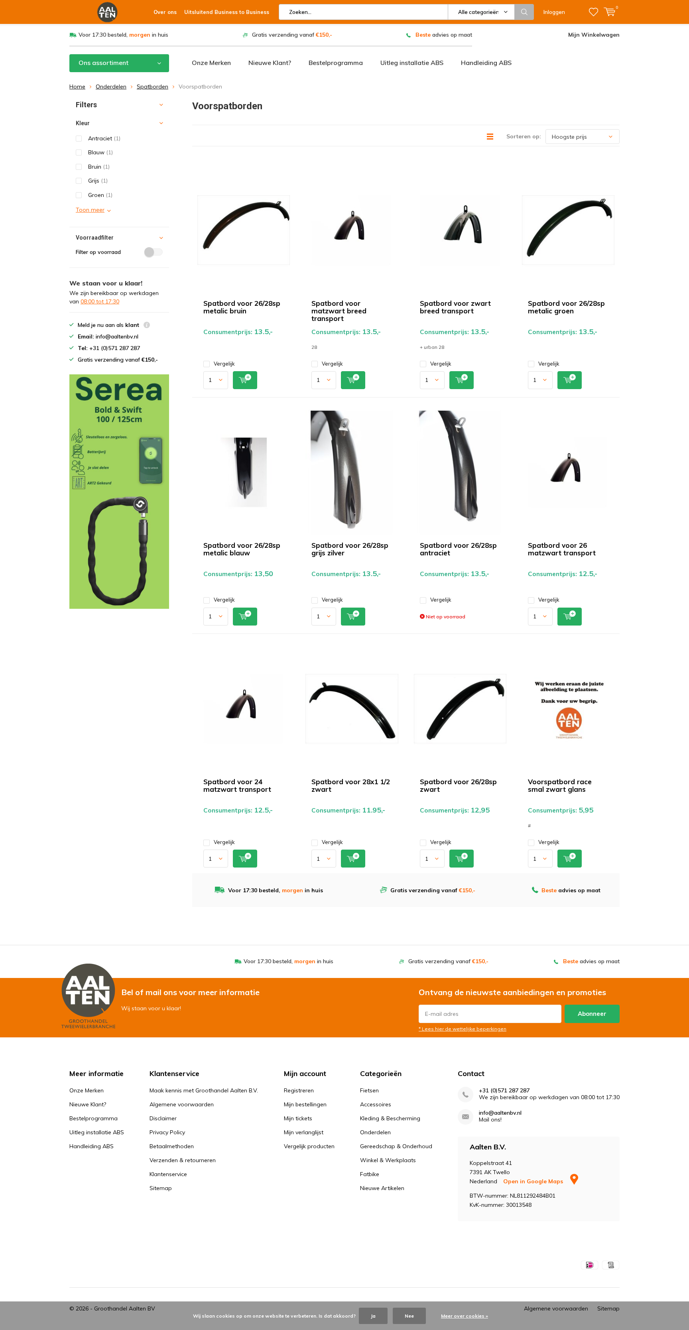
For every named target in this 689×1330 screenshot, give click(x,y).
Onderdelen (111, 86)
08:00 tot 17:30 (100, 301)
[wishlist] (593, 12)
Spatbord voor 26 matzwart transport (562, 549)
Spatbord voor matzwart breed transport (338, 311)
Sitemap (161, 1188)
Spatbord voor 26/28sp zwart (458, 785)
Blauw (100, 152)
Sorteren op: (523, 136)
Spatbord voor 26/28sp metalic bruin (241, 307)
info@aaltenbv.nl (500, 1113)
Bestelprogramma (336, 63)
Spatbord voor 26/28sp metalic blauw (241, 549)
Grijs (98, 180)
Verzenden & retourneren (183, 1160)
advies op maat (443, 34)
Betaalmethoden (172, 1146)
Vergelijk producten (309, 1146)
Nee (409, 1316)
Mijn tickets (298, 1118)
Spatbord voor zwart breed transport (455, 307)
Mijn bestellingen (305, 1104)
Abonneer (592, 1013)
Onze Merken (211, 63)
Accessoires (375, 1104)
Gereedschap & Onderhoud (396, 1146)
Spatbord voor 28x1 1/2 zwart (350, 785)
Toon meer (90, 209)
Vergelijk (224, 363)
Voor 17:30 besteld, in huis (123, 34)
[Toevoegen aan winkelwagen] (245, 380)
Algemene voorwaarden (182, 1104)
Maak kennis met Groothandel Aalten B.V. (204, 1090)
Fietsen (369, 1090)
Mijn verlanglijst (303, 1132)
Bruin (99, 166)
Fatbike (369, 1174)
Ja (373, 1316)
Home (77, 86)
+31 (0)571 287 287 (504, 1090)
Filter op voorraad (98, 252)
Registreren (299, 1090)
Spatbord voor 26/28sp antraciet (458, 549)
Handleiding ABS (486, 63)
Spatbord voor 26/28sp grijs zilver (349, 549)
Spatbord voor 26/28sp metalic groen (566, 307)
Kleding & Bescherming (390, 1118)
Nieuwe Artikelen (382, 1188)
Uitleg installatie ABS (411, 63)
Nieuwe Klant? (269, 63)
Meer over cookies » (464, 1316)
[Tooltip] (147, 326)
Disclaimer (163, 1118)
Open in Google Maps (534, 1181)
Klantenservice (168, 1174)
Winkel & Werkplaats (388, 1160)
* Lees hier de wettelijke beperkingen (462, 1029)
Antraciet (104, 138)
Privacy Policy (167, 1132)
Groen (100, 195)
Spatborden (152, 86)
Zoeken (524, 12)
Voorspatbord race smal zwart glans (560, 785)
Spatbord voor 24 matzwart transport (237, 785)
